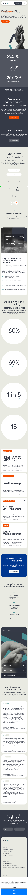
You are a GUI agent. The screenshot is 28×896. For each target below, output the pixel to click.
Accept (14, 893)
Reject (14, 890)
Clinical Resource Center (8, 855)
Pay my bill (5, 869)
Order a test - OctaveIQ (8, 849)
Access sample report (7, 851)
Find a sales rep (6, 853)
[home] (6, 3)
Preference (14, 887)
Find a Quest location (7, 863)
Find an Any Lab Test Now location (10, 865)
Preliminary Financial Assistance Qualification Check (14, 867)
